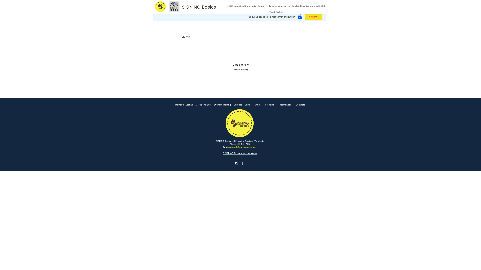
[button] (300, 16)
